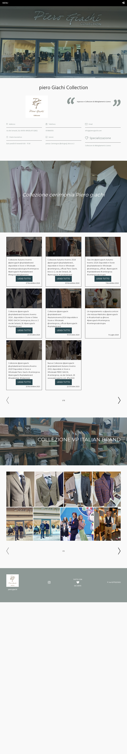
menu (5, 3)
